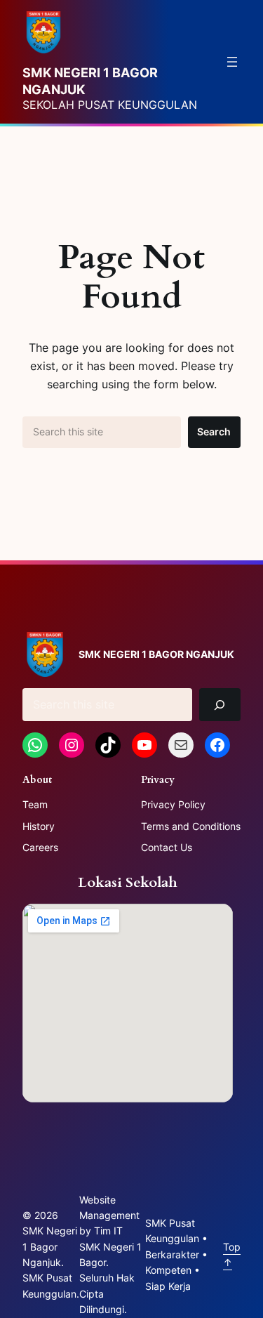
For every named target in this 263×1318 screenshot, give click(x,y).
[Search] (220, 704)
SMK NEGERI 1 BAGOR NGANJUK (156, 654)
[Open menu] (232, 61)
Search (214, 431)
